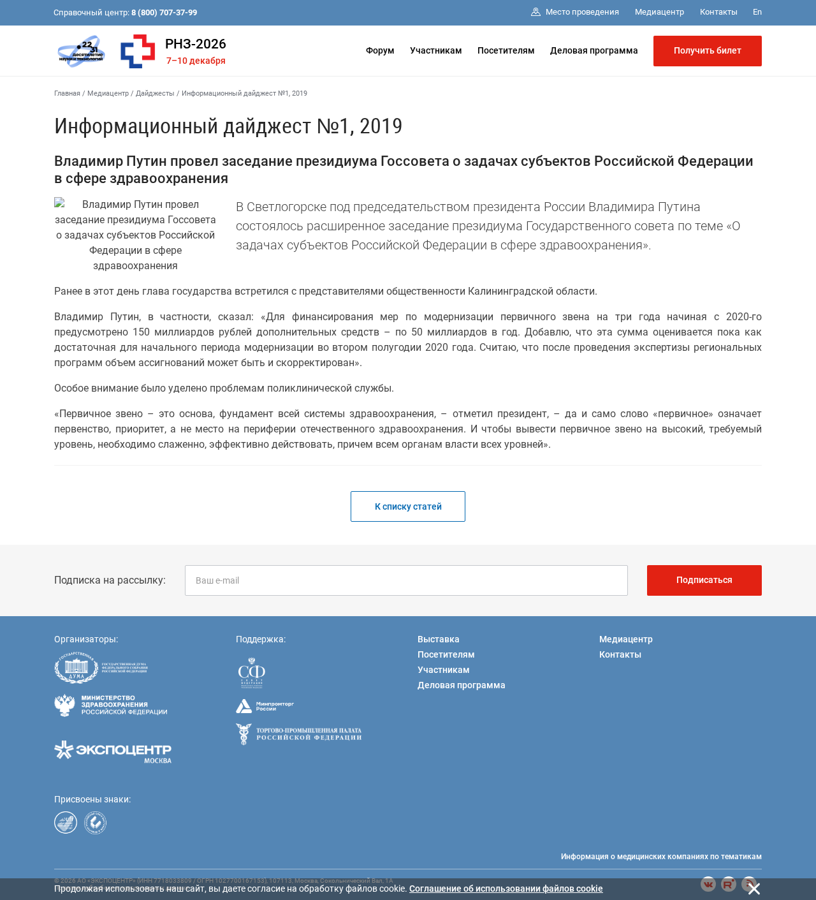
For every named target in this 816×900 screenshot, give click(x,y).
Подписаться (704, 580)
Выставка (439, 639)
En (757, 12)
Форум (380, 50)
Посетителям (506, 50)
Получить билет (707, 50)
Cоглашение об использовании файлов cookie (506, 888)
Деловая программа (594, 50)
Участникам (436, 50)
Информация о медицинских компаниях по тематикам (661, 856)
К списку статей (408, 506)
